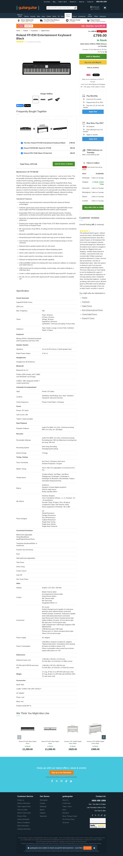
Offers (96, 16)
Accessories (82, 16)
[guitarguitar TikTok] (66, 781)
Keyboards (34, 30)
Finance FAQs (21, 816)
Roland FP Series (88, 318)
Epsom (42, 809)
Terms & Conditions (23, 822)
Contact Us (90, 1)
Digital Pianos (45, 30)
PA (58, 16)
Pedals (49, 16)
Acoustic (33, 16)
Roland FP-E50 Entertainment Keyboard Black (44, 143)
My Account (95, 7)
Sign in (92, 9)
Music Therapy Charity (69, 816)
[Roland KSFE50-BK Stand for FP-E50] (42, 129)
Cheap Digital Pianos (89, 314)
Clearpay (102, 84)
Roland (25, 30)
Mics (62, 16)
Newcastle (43, 816)
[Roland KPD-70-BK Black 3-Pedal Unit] (60, 129)
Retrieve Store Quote (24, 813)
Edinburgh (43, 806)
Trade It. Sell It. (62, 1)
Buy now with (93, 62)
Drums (75, 16)
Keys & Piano (68, 15)
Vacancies (65, 822)
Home (18, 30)
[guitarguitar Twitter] (57, 781)
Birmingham (44, 800)
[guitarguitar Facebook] (52, 781)
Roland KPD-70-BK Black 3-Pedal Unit (38, 153)
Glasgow (43, 813)
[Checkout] (105, 8)
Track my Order (22, 809)
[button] (105, 8)
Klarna (94, 84)
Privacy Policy (55, 777)
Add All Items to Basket (64, 164)
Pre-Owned (90, 15)
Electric (26, 16)
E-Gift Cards (66, 803)
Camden (42, 803)
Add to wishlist (93, 67)
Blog (54, 1)
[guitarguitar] (28, 8)
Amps (43, 16)
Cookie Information (23, 819)
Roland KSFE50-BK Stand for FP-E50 (37, 148)
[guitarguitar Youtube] (71, 781)
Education (65, 813)
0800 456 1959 (101, 1)
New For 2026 (20, 15)
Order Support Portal (23, 806)
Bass (38, 16)
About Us (81, 1)
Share (21, 105)
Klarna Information (23, 826)
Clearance (103, 16)
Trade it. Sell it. (67, 806)
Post (28, 105)
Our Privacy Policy (68, 819)
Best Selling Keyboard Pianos (92, 310)
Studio (54, 16)
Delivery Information (23, 803)
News (64, 809)
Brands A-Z (73, 1)
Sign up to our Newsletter (61, 772)
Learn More (79, 848)
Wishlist (97, 9)
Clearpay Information (24, 829)
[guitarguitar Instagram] (61, 781)
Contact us (20, 800)
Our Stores (47, 1)
